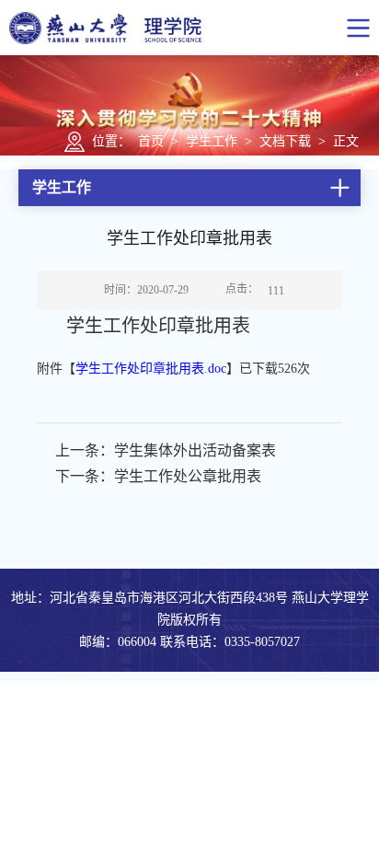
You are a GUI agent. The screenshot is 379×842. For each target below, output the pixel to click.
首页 (151, 141)
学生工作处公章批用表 (187, 476)
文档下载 (285, 141)
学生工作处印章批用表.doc (150, 368)
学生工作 (211, 141)
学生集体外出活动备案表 (195, 450)
